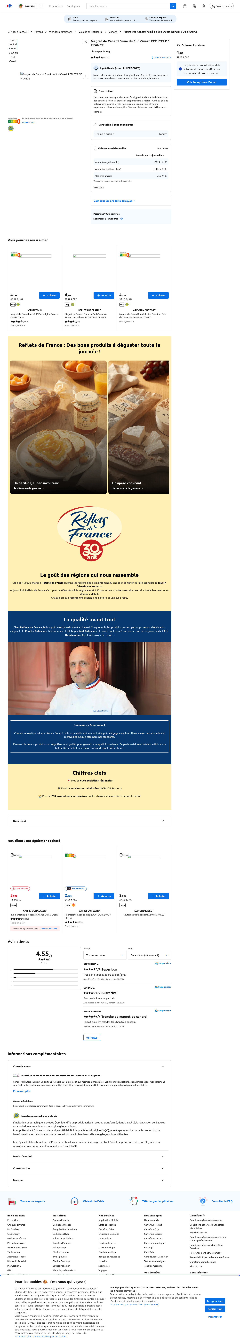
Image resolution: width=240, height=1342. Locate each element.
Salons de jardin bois (63, 1238)
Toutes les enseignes (155, 1261)
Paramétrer (215, 1316)
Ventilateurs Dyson (17, 1247)
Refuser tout (215, 1308)
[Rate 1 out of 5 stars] (92, 57)
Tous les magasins (153, 1265)
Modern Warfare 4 (16, 1238)
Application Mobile (108, 1220)
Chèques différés (16, 1224)
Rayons (38, 31)
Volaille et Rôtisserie (91, 31)
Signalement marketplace (203, 1261)
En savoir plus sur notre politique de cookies (41, 1336)
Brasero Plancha (61, 1220)
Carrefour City (151, 1229)
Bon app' (148, 1247)
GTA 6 (10, 1270)
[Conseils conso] (162, 1066)
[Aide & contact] (184, 6)
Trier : (131, 948)
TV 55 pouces (60, 1256)
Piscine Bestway (61, 1261)
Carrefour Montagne (154, 1242)
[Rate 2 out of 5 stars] (94, 57)
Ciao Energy (13, 1233)
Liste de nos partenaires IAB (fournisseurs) (134, 1304)
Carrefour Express (153, 1233)
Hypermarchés (151, 1220)
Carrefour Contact (153, 1238)
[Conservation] (162, 1168)
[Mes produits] (194, 6)
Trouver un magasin (32, 1201)
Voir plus (98, 111)
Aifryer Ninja (59, 1247)
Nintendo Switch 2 (16, 1261)
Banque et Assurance (109, 1256)
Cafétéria (149, 1251)
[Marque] (162, 1180)
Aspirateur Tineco (16, 1256)
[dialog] (120, 1308)
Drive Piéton (105, 1238)
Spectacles (104, 1265)
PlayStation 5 (14, 1265)
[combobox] (131, 6)
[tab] (13, 44)
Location (102, 1261)
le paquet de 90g (101, 51)
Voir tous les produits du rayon (113, 200)
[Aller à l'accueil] (9, 6)
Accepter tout (215, 1301)
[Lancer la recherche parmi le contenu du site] (173, 6)
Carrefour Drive (106, 1229)
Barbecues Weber (62, 1224)
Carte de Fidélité (107, 1224)
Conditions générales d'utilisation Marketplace (207, 1226)
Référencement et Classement (205, 1252)
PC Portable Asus (16, 1242)
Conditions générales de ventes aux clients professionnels (208, 1238)
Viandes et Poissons (60, 31)
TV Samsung (13, 1251)
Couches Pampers (62, 1242)
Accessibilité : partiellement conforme (209, 1257)
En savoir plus (28, 122)
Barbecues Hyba (61, 1233)
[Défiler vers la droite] (85, 76)
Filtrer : (87, 948)
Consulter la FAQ (222, 1201)
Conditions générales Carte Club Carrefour (206, 1246)
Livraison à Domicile (108, 1233)
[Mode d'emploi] (162, 1156)
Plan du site (196, 1266)
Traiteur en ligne (106, 1247)
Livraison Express (107, 1242)
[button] (41, 6)
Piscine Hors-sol (61, 1251)
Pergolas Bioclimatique (65, 1229)
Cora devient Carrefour (156, 1256)
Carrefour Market (153, 1224)
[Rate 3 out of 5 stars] (97, 57)
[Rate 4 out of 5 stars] (99, 57)
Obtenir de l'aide (93, 1201)
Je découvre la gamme (27, 488)
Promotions (13, 1220)
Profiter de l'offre (49, 928)
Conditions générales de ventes (206, 1220)
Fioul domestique (107, 1251)
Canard (113, 31)
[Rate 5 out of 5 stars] (102, 57)
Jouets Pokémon (61, 1265)
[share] (85, 41)
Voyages (102, 1270)
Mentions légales (198, 1232)
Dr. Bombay (13, 1229)
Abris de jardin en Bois (64, 1270)
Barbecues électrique (18, 1274)
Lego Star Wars (60, 1274)
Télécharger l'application (157, 1201)
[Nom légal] (162, 821)
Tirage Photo (105, 1274)
